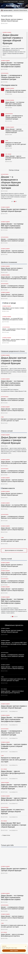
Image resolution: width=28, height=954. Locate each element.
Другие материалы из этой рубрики (14, 550)
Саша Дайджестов (13, 711)
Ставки (6, 140)
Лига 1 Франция (8, 154)
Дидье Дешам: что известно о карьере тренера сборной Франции (12, 811)
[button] (26, 22)
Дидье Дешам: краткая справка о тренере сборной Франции (12, 20)
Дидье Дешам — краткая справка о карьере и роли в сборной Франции (14, 130)
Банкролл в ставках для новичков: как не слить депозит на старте (15, 144)
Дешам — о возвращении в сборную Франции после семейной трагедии (11, 77)
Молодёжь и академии (7, 32)
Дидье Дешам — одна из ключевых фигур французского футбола (15, 157)
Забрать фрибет (14, 950)
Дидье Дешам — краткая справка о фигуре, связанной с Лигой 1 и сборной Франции (14, 787)
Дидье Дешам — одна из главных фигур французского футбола (14, 799)
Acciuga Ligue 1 (14, 6)
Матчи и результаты (4, 73)
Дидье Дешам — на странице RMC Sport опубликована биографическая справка (12, 65)
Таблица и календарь (5, 782)
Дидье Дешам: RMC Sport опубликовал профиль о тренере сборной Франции (13, 825)
